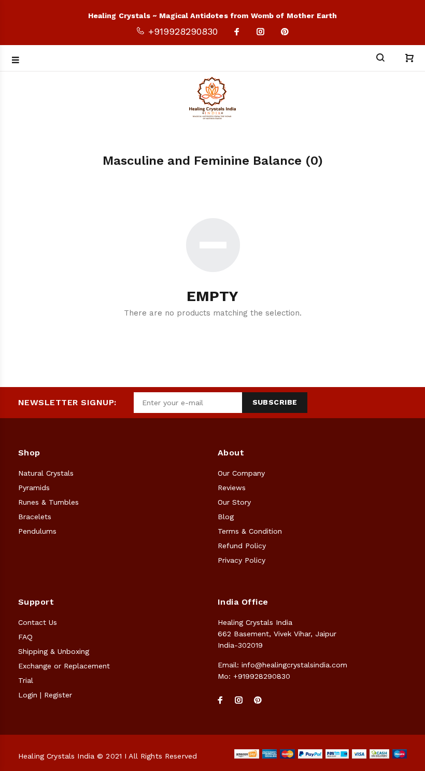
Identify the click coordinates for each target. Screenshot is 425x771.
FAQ (25, 637)
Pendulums (37, 531)
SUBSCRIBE (275, 402)
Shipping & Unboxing (53, 651)
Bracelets (34, 516)
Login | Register (45, 695)
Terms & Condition (250, 531)
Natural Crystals (46, 473)
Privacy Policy (241, 560)
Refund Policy (242, 545)
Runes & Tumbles (48, 502)
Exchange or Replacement (64, 666)
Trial (25, 680)
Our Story (234, 502)
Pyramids (34, 487)
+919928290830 (181, 31)
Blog (226, 516)
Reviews (232, 487)
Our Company (241, 473)
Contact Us (37, 622)
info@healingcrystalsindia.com (294, 665)
